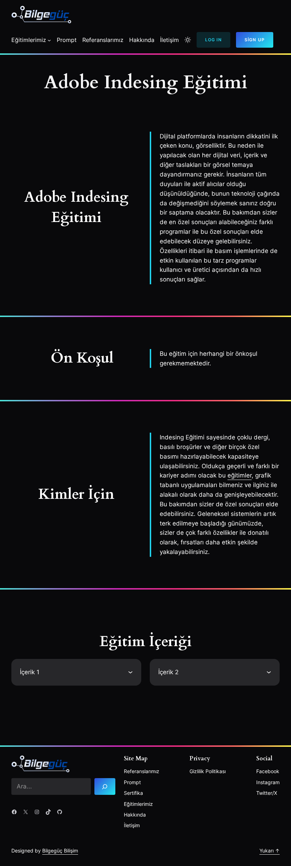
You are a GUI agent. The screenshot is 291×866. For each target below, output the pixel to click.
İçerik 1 (29, 672)
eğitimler (239, 475)
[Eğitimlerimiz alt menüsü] (49, 40)
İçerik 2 (168, 672)
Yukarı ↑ (269, 850)
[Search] (104, 786)
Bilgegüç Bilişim (60, 850)
